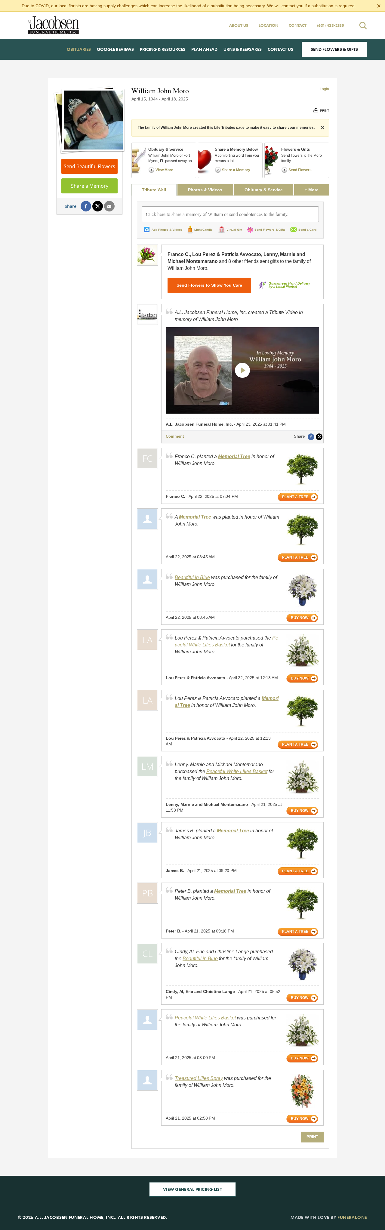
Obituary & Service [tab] (264, 189)
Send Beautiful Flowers (89, 166)
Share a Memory (89, 186)
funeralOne (352, 1217)
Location (268, 25)
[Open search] (363, 25)
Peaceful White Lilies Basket (236, 771)
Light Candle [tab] (203, 229)
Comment (175, 436)
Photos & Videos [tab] (205, 189)
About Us (238, 25)
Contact (297, 25)
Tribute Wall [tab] (154, 189)
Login (324, 89)
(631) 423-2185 (330, 25)
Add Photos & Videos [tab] (167, 229)
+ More (317, 189)
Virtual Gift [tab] (234, 229)
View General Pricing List (192, 1189)
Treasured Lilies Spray (199, 1078)
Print (312, 1137)
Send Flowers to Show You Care (209, 285)
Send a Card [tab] (307, 229)
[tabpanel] (230, 672)
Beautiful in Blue (192, 577)
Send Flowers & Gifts (334, 49)
